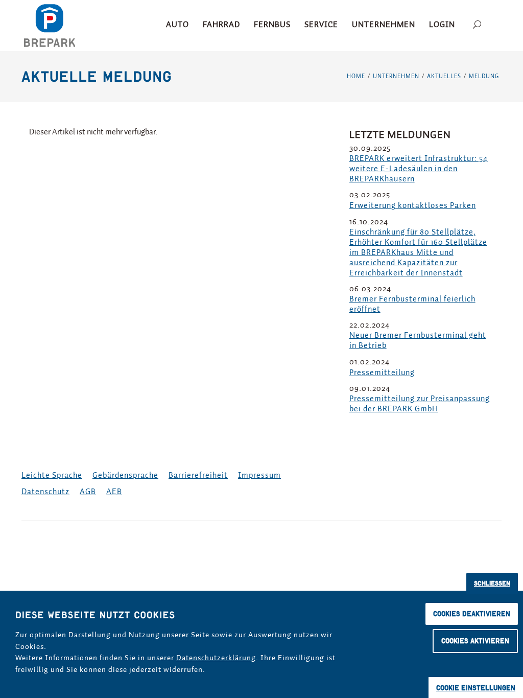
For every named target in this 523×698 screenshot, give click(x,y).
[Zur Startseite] (49, 25)
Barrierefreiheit (198, 475)
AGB (88, 492)
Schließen (492, 583)
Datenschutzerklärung (216, 657)
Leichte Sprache (51, 475)
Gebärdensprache (125, 475)
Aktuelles (444, 76)
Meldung (484, 76)
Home (356, 76)
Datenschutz (45, 492)
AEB (114, 492)
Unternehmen (396, 76)
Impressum (259, 475)
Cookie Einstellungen (475, 688)
